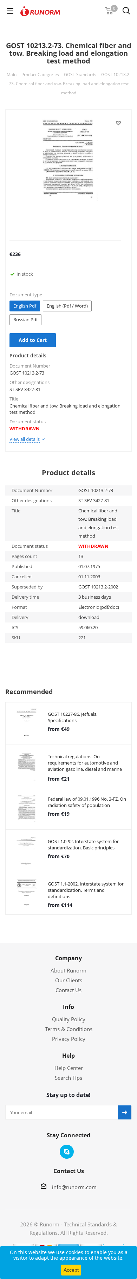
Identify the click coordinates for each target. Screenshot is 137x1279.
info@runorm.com (74, 1187)
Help (68, 1055)
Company (68, 958)
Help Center (68, 1067)
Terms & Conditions (68, 1028)
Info (68, 1007)
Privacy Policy (68, 1038)
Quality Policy (68, 1019)
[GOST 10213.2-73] (68, 161)
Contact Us (68, 990)
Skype (67, 1152)
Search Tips (68, 1077)
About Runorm (68, 970)
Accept (71, 1270)
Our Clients (68, 980)
